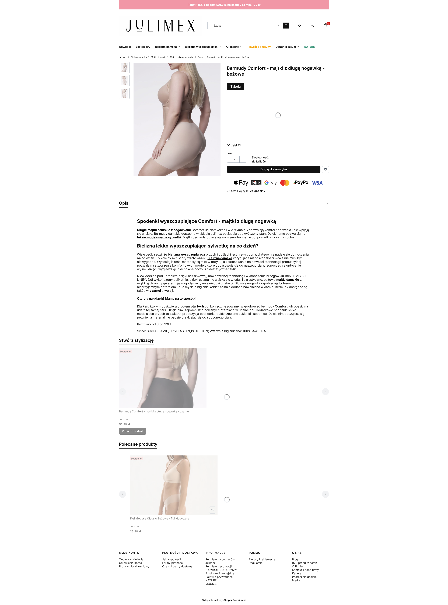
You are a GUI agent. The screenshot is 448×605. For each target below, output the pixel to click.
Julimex (123, 57)
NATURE (211, 580)
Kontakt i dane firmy (305, 570)
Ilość (230, 153)
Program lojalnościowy (134, 566)
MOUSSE (211, 584)
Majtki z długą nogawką (182, 57)
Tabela (235, 86)
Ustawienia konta (130, 563)
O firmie (297, 566)
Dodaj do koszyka (273, 169)
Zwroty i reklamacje (262, 559)
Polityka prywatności (219, 577)
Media (296, 580)
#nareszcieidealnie (304, 577)
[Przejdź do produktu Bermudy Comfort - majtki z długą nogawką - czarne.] (162, 378)
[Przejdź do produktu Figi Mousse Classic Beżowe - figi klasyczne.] (174, 485)
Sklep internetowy (223, 600)
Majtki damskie (158, 57)
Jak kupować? (171, 559)
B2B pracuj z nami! (304, 563)
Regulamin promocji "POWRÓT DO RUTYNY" (221, 568)
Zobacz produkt (132, 431)
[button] (286, 26)
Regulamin (255, 563)
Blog (295, 559)
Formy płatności (172, 563)
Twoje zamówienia (131, 559)
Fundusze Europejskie (219, 573)
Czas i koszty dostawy (177, 566)
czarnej (155, 290)
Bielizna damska (139, 57)
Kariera (297, 573)
